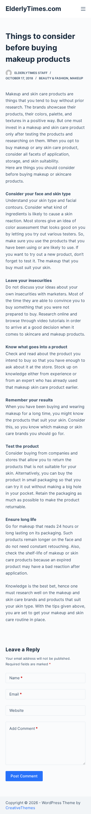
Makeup (76, 78)
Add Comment (23, 728)
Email (15, 694)
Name (15, 677)
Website (16, 710)
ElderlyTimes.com (33, 8)
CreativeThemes (20, 807)
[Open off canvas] (83, 9)
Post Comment (24, 776)
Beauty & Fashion (53, 78)
